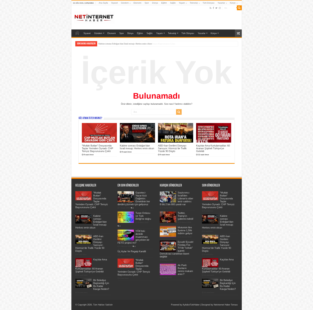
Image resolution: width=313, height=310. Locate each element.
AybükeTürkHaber (191, 304)
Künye (233, 3)
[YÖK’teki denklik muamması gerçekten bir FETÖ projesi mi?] (126, 235)
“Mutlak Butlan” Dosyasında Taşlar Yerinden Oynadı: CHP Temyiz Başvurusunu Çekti (97, 148)
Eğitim (164, 3)
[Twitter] (216, 8)
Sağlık (173, 3)
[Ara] (239, 7)
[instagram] (219, 8)
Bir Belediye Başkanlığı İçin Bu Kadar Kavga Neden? (101, 284)
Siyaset (114, 3)
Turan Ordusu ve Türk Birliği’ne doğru (143, 216)
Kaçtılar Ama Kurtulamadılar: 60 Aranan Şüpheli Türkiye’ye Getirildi (213, 148)
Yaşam (182, 3)
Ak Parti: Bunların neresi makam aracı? (185, 269)
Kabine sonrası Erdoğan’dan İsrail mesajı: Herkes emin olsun (125, 43)
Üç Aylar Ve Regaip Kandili (132, 251)
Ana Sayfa (103, 3)
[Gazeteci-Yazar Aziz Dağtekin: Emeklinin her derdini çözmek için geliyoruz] (126, 196)
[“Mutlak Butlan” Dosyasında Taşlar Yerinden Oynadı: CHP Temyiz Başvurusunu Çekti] (126, 263)
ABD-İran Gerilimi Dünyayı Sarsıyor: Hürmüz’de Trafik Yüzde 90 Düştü (172, 148)
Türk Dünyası (208, 3)
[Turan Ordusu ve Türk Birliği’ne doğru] (126, 217)
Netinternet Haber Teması (226, 304)
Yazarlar (221, 3)
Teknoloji (194, 3)
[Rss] (210, 8)
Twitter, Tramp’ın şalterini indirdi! (185, 216)
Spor (147, 3)
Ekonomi (137, 3)
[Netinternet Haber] (94, 17)
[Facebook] (213, 8)
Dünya (155, 3)
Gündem (125, 3)
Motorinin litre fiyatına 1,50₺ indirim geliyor (185, 230)
